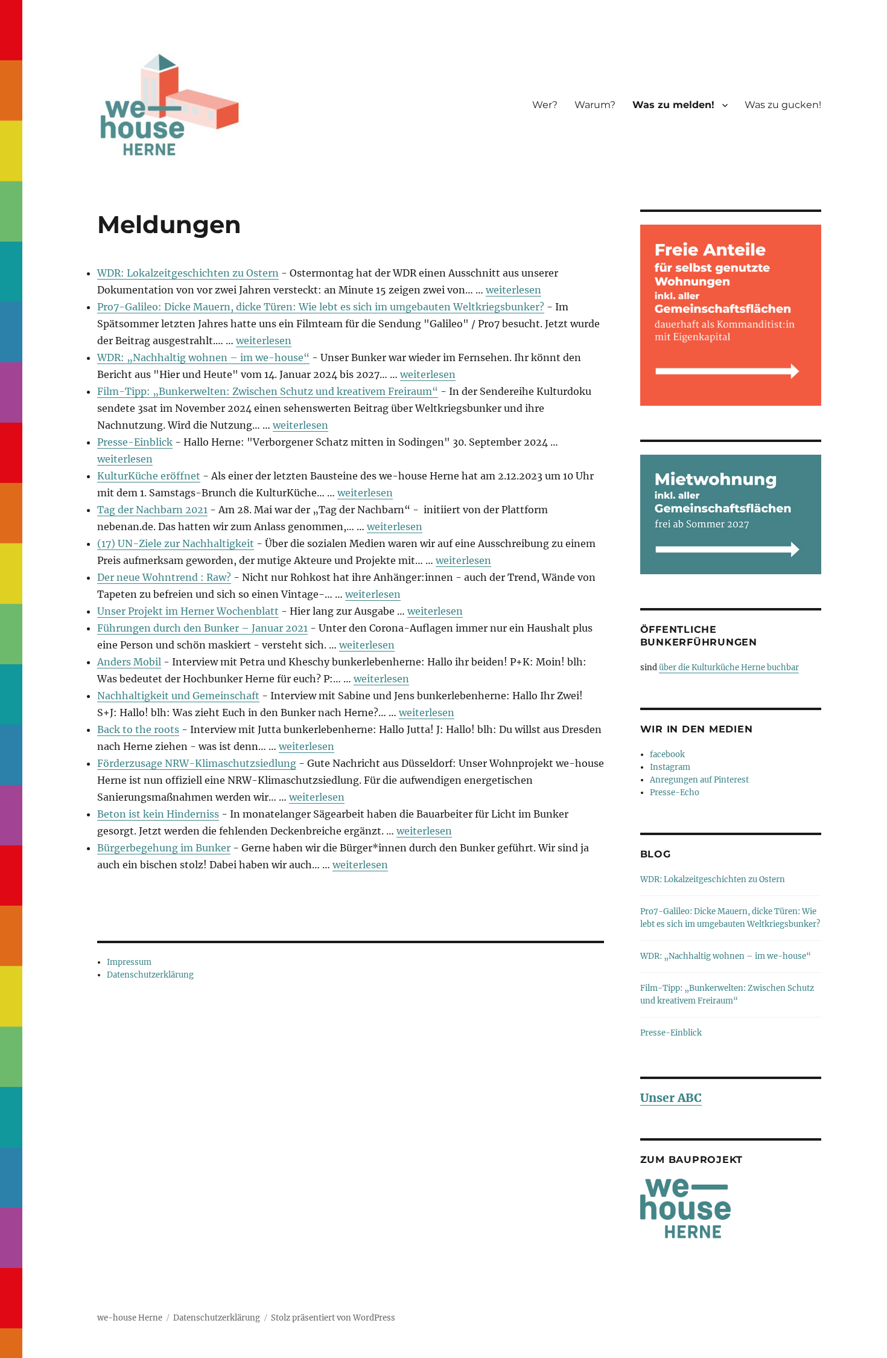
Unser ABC (671, 1098)
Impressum (129, 962)
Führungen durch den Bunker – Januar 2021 (202, 628)
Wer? (545, 104)
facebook (667, 754)
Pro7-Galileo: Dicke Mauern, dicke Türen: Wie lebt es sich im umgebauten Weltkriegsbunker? (320, 307)
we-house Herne (129, 1318)
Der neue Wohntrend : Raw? (164, 577)
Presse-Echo (674, 792)
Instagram (670, 767)
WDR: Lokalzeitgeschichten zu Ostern (188, 273)
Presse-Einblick (135, 442)
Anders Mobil (129, 662)
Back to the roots (138, 729)
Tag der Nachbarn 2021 (152, 510)
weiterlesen (513, 290)
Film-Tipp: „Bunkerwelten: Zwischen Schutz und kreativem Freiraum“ (267, 391)
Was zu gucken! (783, 104)
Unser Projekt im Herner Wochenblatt (188, 611)
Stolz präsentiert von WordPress (333, 1318)
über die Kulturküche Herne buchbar (729, 667)
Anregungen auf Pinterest (699, 780)
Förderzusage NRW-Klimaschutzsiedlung (196, 763)
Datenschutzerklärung (150, 975)
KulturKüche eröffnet (148, 476)
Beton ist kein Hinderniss (158, 814)
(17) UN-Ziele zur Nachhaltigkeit (175, 543)
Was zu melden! (673, 104)
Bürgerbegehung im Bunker (163, 848)
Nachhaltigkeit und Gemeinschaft (178, 696)
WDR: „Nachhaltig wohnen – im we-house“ (203, 357)
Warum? (594, 104)
